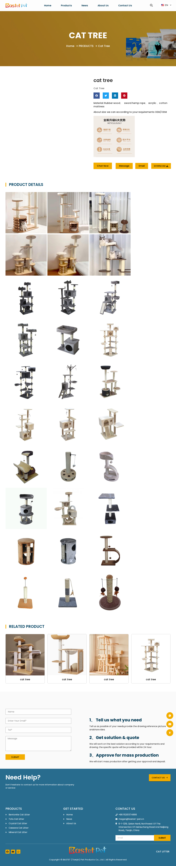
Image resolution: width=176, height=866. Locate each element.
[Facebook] (7, 852)
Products (66, 5)
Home (47, 5)
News (85, 5)
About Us (103, 5)
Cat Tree (88, 35)
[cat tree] (25, 654)
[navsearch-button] (151, 5)
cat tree (25, 679)
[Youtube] (13, 852)
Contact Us (125, 5)
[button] (97, 95)
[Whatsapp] (18, 852)
